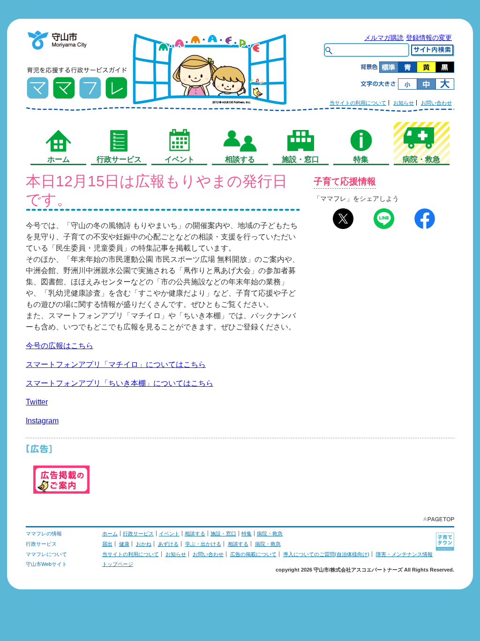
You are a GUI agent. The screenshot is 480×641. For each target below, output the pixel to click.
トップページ (117, 564)
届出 (107, 544)
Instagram (42, 421)
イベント (169, 533)
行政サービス (138, 533)
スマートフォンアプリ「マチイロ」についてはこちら (116, 364)
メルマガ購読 (384, 37)
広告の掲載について (253, 554)
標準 (388, 67)
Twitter (37, 402)
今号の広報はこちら (59, 346)
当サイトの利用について (358, 103)
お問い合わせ (436, 103)
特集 (246, 533)
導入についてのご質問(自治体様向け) (326, 554)
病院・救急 (270, 533)
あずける (168, 544)
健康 (124, 544)
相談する (195, 533)
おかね (143, 544)
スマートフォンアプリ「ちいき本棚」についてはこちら (119, 383)
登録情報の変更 (429, 37)
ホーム (110, 533)
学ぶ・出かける (203, 544)
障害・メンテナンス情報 (404, 554)
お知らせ (403, 103)
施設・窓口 (223, 533)
